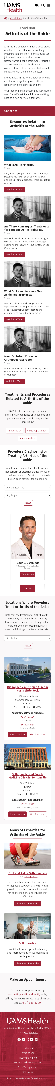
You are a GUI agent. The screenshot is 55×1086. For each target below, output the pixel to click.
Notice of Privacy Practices (27, 1062)
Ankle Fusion (14, 430)
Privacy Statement (27, 1057)
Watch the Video (14, 189)
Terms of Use (27, 1053)
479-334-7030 (27, 804)
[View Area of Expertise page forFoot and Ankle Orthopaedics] (27, 856)
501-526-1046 (27, 717)
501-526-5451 (27, 724)
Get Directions (37, 734)
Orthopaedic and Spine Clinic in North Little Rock (27, 688)
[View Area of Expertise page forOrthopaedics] (27, 926)
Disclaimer (27, 1048)
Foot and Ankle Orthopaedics (27, 873)
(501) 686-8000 (31, 1002)
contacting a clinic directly (24, 994)
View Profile (27, 574)
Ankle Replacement (37, 430)
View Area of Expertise (27, 903)
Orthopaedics (31, 876)
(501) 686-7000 (31, 1032)
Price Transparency (28, 1067)
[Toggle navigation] (47, 111)
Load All (27, 588)
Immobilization (27, 438)
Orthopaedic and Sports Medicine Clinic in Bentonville (28, 776)
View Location (17, 734)
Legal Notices (27, 1072)
